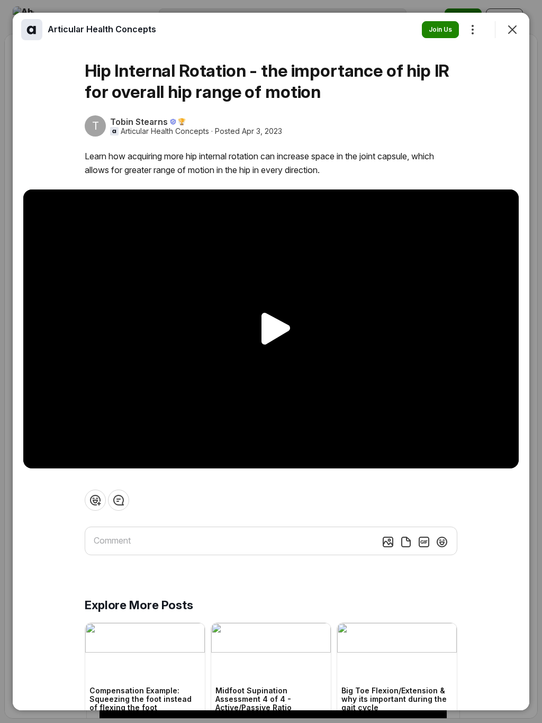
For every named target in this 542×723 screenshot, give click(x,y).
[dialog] (271, 361)
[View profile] (31, 29)
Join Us (440, 29)
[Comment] (118, 500)
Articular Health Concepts (165, 131)
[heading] (102, 29)
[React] (95, 500)
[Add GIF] (423, 542)
